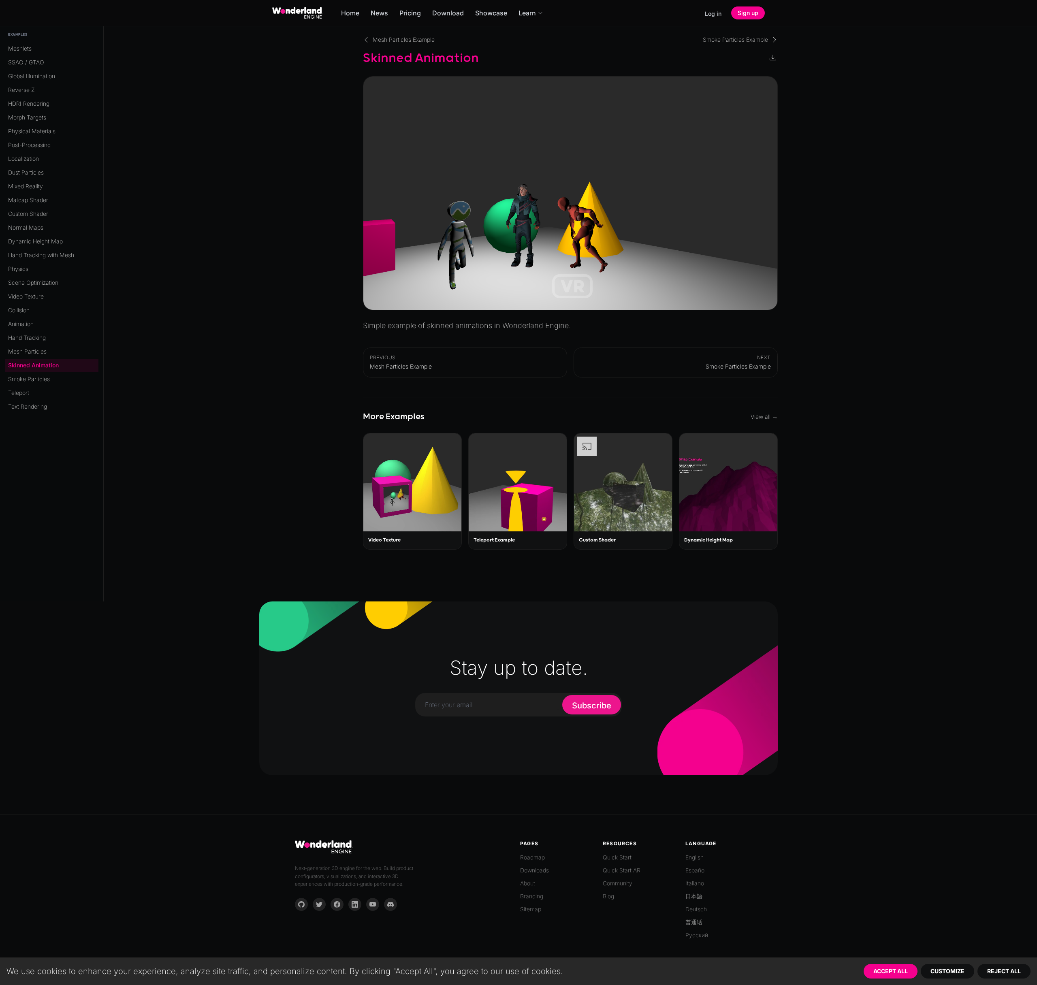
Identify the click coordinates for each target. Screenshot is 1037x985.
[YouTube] (372, 904)
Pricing (410, 13)
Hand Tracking (27, 337)
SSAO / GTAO (26, 62)
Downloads (534, 870)
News (379, 13)
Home (350, 13)
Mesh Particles (27, 351)
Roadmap (532, 857)
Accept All (890, 971)
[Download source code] (774, 58)
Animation (21, 323)
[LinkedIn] (354, 904)
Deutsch (696, 909)
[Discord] (390, 904)
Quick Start (617, 857)
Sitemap (530, 909)
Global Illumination (31, 75)
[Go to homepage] (297, 13)
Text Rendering (27, 406)
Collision (19, 310)
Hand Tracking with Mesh (41, 255)
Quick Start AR (621, 870)
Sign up (748, 12)
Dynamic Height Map (35, 241)
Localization (23, 158)
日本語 (693, 896)
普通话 (693, 922)
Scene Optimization (33, 282)
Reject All (1004, 971)
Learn (527, 13)
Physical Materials (31, 131)
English (694, 857)
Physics (18, 268)
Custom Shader (28, 213)
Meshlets (20, 48)
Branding (531, 896)
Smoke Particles (29, 378)
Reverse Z (21, 89)
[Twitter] (319, 904)
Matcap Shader (28, 199)
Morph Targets (27, 117)
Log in (713, 13)
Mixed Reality (25, 186)
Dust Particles (26, 172)
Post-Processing (29, 144)
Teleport (18, 392)
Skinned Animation (33, 365)
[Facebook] (337, 904)
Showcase (491, 13)
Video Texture (26, 296)
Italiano (694, 883)
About (527, 883)
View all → (764, 416)
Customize (947, 971)
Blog (608, 896)
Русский (696, 935)
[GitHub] (301, 904)
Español (695, 870)
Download (448, 13)
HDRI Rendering (28, 103)
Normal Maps (25, 227)
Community (617, 883)
